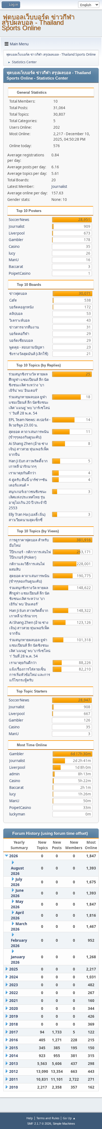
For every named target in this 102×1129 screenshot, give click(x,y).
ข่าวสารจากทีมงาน (24, 327)
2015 (13, 1047)
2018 (13, 1024)
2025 (13, 969)
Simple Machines (64, 1123)
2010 (13, 1087)
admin (14, 773)
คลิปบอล (16, 313)
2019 (13, 1016)
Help (29, 1118)
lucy (12, 253)
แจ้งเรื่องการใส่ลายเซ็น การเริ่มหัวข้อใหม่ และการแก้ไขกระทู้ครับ (29, 674)
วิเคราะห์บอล (19, 320)
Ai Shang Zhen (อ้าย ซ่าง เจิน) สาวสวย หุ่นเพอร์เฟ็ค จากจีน (29, 449)
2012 (13, 1071)
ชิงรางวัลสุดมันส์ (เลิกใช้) (28, 353)
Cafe (13, 300)
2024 (13, 977)
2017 (13, 1032)
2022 (13, 992)
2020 (13, 1008)
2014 (13, 1055)
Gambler (16, 239)
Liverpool (16, 233)
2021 (13, 1000)
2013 (13, 1063)
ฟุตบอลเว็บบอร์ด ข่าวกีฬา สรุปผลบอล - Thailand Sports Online (38, 22)
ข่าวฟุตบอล (18, 293)
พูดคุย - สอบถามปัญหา (26, 347)
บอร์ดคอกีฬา (19, 333)
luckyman (17, 814)
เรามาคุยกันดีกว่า (22, 472)
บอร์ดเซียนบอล (21, 340)
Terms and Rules (47, 1118)
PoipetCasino (19, 273)
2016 (13, 1040)
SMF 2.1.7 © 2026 (39, 1123)
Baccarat (16, 266)
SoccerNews (19, 219)
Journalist (59, 186)
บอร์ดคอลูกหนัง (21, 307)
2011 (13, 1079)
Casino (14, 246)
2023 (13, 984)
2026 (13, 855)
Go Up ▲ (69, 1118)
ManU (14, 259)
